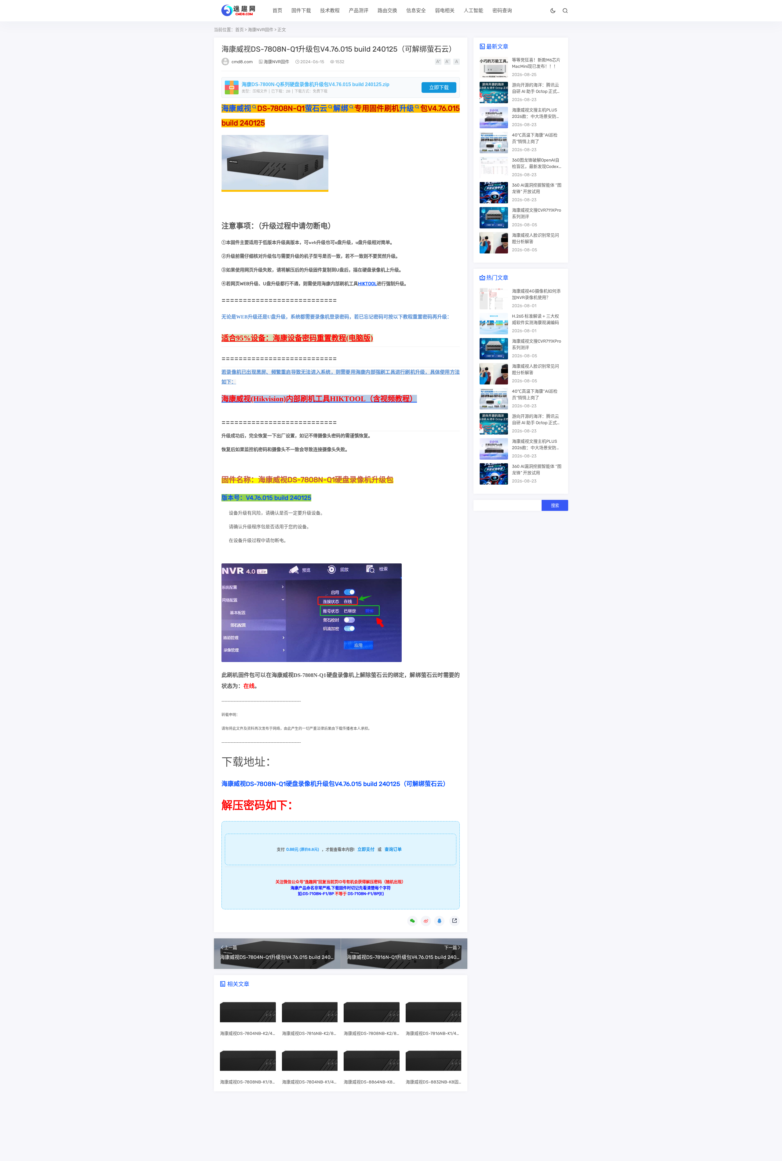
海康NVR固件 (260, 29)
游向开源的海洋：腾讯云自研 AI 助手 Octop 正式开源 (536, 91)
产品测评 (358, 10)
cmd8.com (242, 61)
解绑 (340, 108)
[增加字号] (438, 62)
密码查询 (502, 10)
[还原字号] (456, 62)
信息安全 (416, 10)
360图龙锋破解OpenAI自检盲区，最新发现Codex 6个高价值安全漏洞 (537, 167)
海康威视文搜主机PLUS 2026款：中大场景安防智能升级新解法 (536, 116)
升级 (406, 108)
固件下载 (301, 10)
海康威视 (236, 108)
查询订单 (393, 849)
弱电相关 (445, 10)
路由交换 (387, 10)
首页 (277, 10)
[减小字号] (447, 62)
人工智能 (473, 10)
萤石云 (316, 108)
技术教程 (330, 10)
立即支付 (366, 849)
